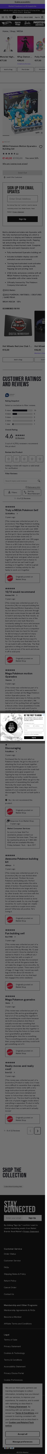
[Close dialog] (43, 715)
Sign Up (34, 737)
